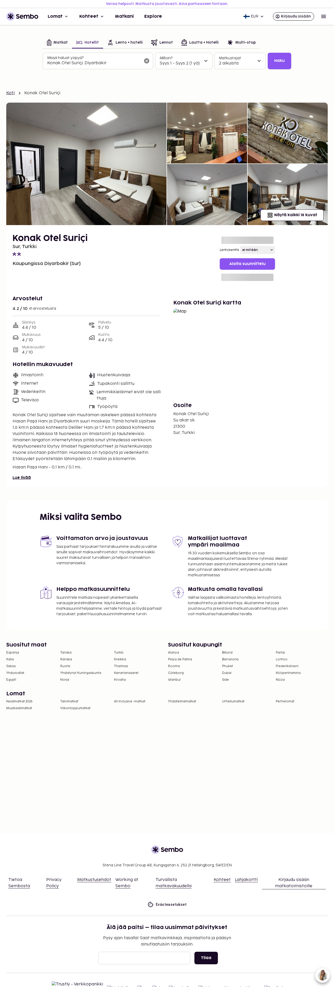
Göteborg (176, 673)
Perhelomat (285, 701)
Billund (227, 653)
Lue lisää (22, 477)
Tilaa (206, 958)
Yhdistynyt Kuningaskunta (80, 673)
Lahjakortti (246, 879)
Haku (279, 60)
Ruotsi (65, 666)
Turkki (118, 653)
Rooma (174, 666)
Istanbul (174, 680)
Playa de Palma (180, 659)
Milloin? (166, 58)
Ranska (66, 659)
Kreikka (120, 659)
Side (225, 680)
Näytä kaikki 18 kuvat (295, 215)
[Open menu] (323, 16)
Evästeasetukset (171, 904)
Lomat (55, 16)
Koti (10, 93)
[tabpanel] (167, 61)
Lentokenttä (229, 250)
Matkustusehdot (94, 879)
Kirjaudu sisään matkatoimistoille (293, 883)
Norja (64, 680)
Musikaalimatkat (19, 708)
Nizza (280, 680)
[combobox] (93, 63)
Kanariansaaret (126, 673)
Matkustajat (230, 58)
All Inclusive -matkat (129, 701)
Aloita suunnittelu (247, 264)
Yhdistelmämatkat (182, 701)
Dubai (226, 673)
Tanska (65, 653)
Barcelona (230, 659)
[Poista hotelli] (147, 61)
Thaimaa (121, 666)
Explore (153, 16)
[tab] (57, 43)
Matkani (124, 16)
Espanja (12, 653)
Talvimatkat (69, 701)
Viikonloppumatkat (75, 708)
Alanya (173, 653)
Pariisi (280, 653)
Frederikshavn (287, 666)
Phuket (227, 666)
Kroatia (120, 680)
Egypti (11, 680)
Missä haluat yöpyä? (65, 58)
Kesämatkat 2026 (19, 701)
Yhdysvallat (15, 673)
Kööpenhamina (288, 673)
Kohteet (88, 16)
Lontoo (282, 659)
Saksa (11, 666)
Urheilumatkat (233, 701)
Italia (10, 659)
